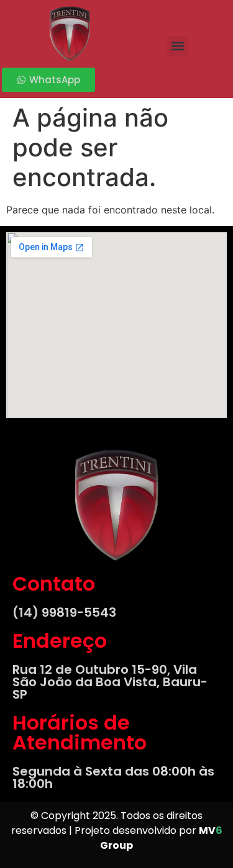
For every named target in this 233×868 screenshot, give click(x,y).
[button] (177, 46)
